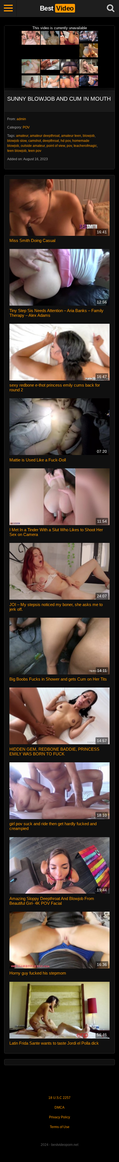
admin (21, 119)
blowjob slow (17, 141)
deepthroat (51, 141)
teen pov (34, 151)
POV (26, 127)
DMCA (59, 1107)
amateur (22, 136)
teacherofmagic (85, 146)
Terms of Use (59, 1127)
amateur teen (71, 136)
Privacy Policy (59, 1117)
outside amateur (33, 146)
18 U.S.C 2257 (59, 1098)
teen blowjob (17, 151)
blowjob (89, 136)
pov (69, 146)
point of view (55, 146)
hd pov (66, 141)
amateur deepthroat (45, 136)
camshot (34, 141)
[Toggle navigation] (8, 8)
